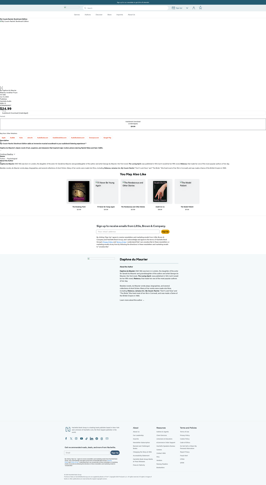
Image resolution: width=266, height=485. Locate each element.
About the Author (6, 161)
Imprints (119, 14)
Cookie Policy (184, 439)
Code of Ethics (185, 442)
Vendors (159, 460)
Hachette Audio (5, 101)
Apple (3, 138)
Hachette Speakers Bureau (165, 446)
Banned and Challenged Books (141, 447)
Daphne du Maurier (9, 90)
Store (109, 14)
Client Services (161, 435)
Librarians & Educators (164, 439)
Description (4, 140)
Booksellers (160, 467)
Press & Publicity (139, 465)
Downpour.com (94, 138)
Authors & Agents (162, 431)
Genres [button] (77, 14)
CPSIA (182, 459)
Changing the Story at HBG (142, 452)
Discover (99, 14)
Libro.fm (30, 138)
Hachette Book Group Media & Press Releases (143, 460)
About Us (136, 431)
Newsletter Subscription (141, 442)
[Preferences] (187, 8)
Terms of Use (184, 431)
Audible (12, 138)
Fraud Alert (184, 455)
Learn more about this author (131, 300)
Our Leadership (138, 435)
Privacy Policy (185, 435)
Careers (159, 449)
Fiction (2, 158)
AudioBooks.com (42, 138)
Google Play (107, 138)
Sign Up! (179, 8)
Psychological (12, 158)
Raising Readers (162, 464)
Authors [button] (88, 14)
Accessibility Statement (141, 455)
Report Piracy (184, 452)
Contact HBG (161, 453)
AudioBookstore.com (77, 138)
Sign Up (165, 232)
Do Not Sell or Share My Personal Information (188, 447)
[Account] (194, 8)
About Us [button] (131, 14)
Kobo (21, 138)
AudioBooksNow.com (59, 138)
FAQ (157, 457)
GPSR (182, 463)
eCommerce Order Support (165, 442)
